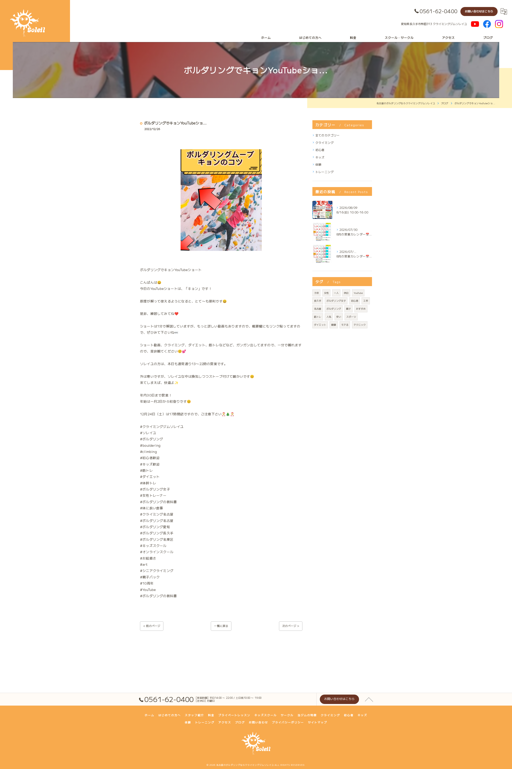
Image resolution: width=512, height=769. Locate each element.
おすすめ (361, 308)
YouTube (358, 292)
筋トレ (317, 316)
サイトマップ (317, 722)
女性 (326, 292)
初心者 (320, 150)
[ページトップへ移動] (369, 699)
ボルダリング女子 (336, 300)
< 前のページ (151, 626)
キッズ (320, 157)
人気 (328, 316)
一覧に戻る (221, 626)
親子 (348, 308)
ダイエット (320, 324)
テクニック (360, 324)
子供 (316, 292)
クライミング (324, 142)
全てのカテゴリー (327, 135)
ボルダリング (333, 308)
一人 (336, 292)
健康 (333, 324)
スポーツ (351, 316)
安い (338, 316)
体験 (318, 164)
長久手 (317, 300)
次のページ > (290, 626)
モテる (345, 324)
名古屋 (317, 308)
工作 (365, 300)
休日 (346, 292)
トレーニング (324, 172)
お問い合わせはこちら (479, 11)
